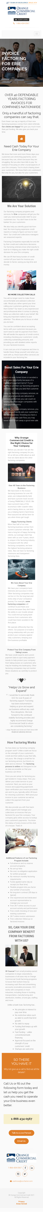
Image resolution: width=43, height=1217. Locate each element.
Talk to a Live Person (21, 1133)
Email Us (21, 1141)
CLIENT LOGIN (22, 19)
